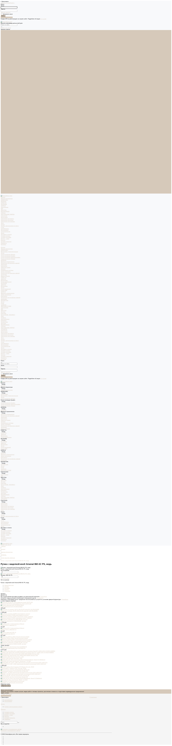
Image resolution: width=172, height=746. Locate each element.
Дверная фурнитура (7, 32)
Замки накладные (6, 128)
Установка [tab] (7, 591)
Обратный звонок (6, 696)
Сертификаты (5, 62)
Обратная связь (5, 685)
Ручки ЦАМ (4, 124)
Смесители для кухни (7, 53)
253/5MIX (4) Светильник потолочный (12, 682)
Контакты (3, 193)
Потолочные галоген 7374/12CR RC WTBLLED (14, 671)
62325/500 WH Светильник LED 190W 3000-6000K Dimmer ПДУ (19, 655)
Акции (2, 181)
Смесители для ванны (7, 52)
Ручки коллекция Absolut (8, 88)
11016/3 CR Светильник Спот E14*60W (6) (13, 648)
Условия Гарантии (6, 75)
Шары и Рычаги (5, 109)
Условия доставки (6, 71)
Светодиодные (5, 152)
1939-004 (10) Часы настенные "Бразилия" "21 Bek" (16, 661)
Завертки (3, 112)
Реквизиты (4, 76)
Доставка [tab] (7, 588)
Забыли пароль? (5, 12)
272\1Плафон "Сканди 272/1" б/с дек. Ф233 (13, 668)
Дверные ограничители (7, 95)
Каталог (3, 81)
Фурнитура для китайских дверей (10, 131)
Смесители (4, 49)
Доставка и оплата (6, 183)
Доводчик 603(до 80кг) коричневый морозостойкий (15, 641)
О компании (93, 697)
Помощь (3, 709)
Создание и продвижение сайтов (10, 730)
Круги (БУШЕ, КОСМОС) (8, 148)
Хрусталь (3, 157)
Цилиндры (4, 108)
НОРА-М (3, 39)
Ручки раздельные (6, 115)
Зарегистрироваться (7, 17)
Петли (2, 86)
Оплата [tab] (6, 589)
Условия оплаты (5, 69)
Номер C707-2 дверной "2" (8, 629)
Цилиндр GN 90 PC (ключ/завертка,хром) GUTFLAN (16, 603)
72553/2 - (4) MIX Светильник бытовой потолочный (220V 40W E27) (20, 674)
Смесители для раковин (8, 55)
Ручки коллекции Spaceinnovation (10, 91)
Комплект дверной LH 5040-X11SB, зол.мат (13, 644)
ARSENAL (3, 35)
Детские (3, 145)
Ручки (2, 137)
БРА (2, 42)
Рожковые (3, 154)
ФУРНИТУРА (4, 134)
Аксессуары (4, 51)
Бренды (3, 74)
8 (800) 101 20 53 (6, 28)
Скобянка (3, 138)
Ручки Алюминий (6, 122)
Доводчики (4, 98)
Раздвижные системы (7, 104)
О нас (2, 175)
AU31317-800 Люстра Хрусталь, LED (11, 658)
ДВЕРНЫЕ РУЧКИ (6, 139)
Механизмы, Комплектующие (9, 85)
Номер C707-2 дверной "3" (8, 625)
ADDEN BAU (4, 33)
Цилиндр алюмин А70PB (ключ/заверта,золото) (15, 615)
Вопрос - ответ (5, 72)
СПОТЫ (3, 46)
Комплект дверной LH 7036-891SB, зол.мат (13, 621)
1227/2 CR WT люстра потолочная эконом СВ (14, 677)
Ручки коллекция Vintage (8, 92)
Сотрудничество (5, 180)
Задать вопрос (5, 693)
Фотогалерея (4, 63)
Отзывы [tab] (6, 586)
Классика (3, 147)
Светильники (4, 41)
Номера (3, 102)
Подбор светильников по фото (10, 59)
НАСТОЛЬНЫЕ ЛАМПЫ (7, 48)
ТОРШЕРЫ (4, 162)
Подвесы (3, 151)
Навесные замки (5, 101)
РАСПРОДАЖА (5, 45)
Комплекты (4, 99)
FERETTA (3, 36)
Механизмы (4, 114)
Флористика (4, 155)
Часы (2, 56)
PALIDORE (4, 38)
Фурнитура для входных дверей (10, 96)
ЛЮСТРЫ (3, 43)
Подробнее (43, 596)
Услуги (3, 172)
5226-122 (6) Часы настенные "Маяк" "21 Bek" (14, 679)
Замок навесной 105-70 (8, 634)
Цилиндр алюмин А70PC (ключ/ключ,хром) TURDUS (16, 618)
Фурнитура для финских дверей (10, 106)
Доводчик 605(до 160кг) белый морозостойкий (14, 638)
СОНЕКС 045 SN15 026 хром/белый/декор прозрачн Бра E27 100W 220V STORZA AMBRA (27, 652)
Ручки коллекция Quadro (8, 89)
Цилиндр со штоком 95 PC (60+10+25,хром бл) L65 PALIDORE (19, 611)
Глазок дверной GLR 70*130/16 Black (11, 606)
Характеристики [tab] (9, 585)
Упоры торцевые (5, 105)
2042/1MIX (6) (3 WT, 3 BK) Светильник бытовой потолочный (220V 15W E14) (23, 664)
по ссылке (43, 19)
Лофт (2, 150)
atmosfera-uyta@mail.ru (7, 3)
